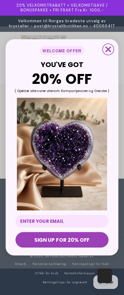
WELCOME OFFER (61, 51)
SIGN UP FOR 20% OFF (62, 239)
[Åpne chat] (105, 276)
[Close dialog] (108, 49)
